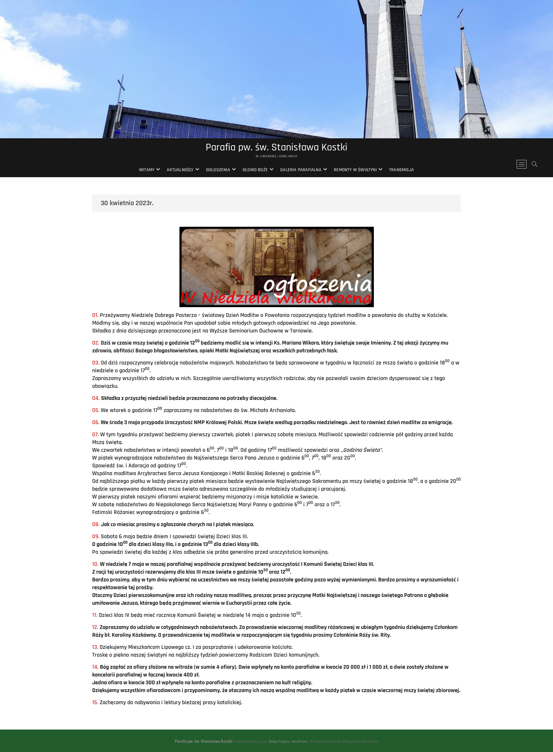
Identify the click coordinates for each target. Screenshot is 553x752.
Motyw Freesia (279, 742)
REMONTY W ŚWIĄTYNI (355, 170)
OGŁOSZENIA (218, 170)
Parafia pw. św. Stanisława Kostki (276, 147)
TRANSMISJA (401, 170)
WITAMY (146, 170)
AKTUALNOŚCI (180, 170)
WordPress (299, 742)
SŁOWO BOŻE (255, 170)
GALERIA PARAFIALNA (300, 170)
